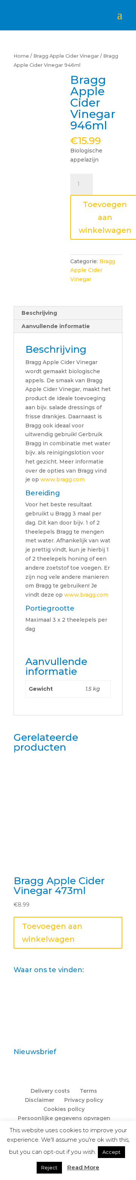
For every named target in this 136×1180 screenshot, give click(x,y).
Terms (88, 1090)
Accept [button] (111, 1152)
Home (21, 56)
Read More (83, 1167)
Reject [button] (49, 1167)
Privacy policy (83, 1100)
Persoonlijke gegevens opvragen (64, 1118)
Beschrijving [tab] (39, 313)
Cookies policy (64, 1109)
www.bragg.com (62, 479)
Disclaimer (39, 1100)
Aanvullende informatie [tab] (56, 326)
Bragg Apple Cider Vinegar (66, 56)
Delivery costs (50, 1090)
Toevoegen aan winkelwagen (52, 933)
